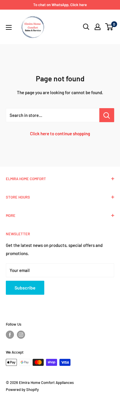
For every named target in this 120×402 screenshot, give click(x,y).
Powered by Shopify (22, 389)
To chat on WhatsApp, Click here (60, 4)
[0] (109, 26)
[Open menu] (9, 27)
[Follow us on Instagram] (21, 335)
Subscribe (25, 287)
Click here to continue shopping (60, 133)
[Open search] (86, 27)
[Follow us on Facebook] (10, 335)
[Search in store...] (106, 115)
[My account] (97, 27)
